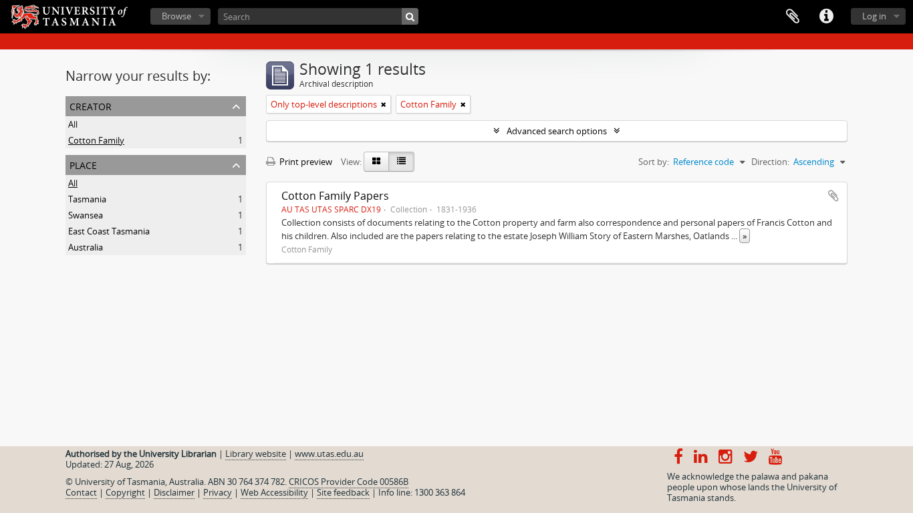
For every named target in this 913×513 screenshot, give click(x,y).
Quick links (826, 16)
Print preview (304, 162)
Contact (81, 492)
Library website (255, 454)
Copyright (125, 492)
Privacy (217, 492)
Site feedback (343, 492)
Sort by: (653, 162)
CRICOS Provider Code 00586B (348, 482)
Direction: (770, 162)
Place (83, 164)
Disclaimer (174, 492)
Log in (874, 16)
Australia (85, 247)
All (73, 124)
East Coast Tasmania (109, 231)
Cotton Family (96, 140)
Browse (176, 16)
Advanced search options (557, 131)
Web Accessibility (274, 492)
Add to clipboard (833, 195)
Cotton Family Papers (335, 195)
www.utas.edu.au (329, 454)
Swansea (85, 215)
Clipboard (792, 16)
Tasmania (87, 199)
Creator (91, 105)
